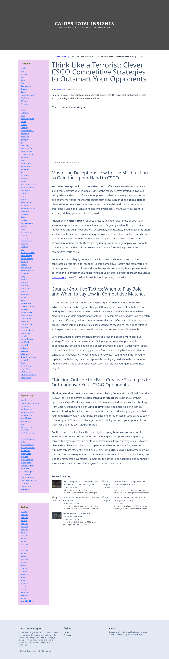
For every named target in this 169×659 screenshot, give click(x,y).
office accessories (27, 312)
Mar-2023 (24, 550)
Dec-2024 (24, 515)
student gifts (25, 274)
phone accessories (27, 151)
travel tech (24, 345)
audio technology (27, 259)
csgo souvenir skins (27, 436)
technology (24, 157)
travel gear (24, 282)
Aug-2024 (24, 574)
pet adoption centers (28, 448)
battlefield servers (27, 400)
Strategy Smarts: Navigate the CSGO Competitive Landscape (130, 483)
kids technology (26, 256)
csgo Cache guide (27, 460)
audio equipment (27, 202)
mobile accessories (27, 271)
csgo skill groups (26, 418)
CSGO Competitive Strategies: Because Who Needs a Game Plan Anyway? (81, 483)
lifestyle (23, 217)
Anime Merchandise (28, 330)
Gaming (65, 57)
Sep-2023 (24, 556)
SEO (22, 71)
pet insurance (25, 469)
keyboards (24, 348)
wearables (24, 285)
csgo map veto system (28, 480)
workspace (24, 175)
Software (24, 89)
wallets (23, 193)
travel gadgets (26, 288)
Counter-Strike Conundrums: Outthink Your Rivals (81, 499)
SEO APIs (24, 125)
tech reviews (25, 169)
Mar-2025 (24, 592)
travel (23, 160)
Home (57, 57)
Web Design (25, 98)
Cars (22, 77)
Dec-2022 (24, 536)
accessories (25, 199)
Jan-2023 (24, 562)
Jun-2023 (24, 533)
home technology (27, 339)
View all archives (27, 601)
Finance (23, 107)
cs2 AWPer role (26, 475)
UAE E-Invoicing (26, 372)
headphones (25, 336)
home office (25, 134)
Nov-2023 (24, 583)
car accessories (26, 232)
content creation (26, 324)
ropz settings (59, 277)
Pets (22, 83)
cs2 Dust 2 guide (26, 430)
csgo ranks (24, 457)
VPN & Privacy (26, 378)
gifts (22, 143)
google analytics (26, 409)
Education (24, 101)
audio (23, 300)
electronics (24, 351)
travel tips (24, 327)
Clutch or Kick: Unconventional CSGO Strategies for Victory (130, 499)
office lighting (25, 354)
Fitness (23, 122)
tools (22, 250)
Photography (25, 104)
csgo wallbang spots (28, 439)
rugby (23, 442)
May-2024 (24, 559)
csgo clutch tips (26, 486)
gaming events (26, 454)
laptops (23, 297)
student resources (27, 154)
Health (23, 110)
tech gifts (24, 265)
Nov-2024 (24, 524)
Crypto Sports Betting (28, 357)
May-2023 (24, 527)
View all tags (25, 489)
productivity (25, 146)
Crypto (23, 363)
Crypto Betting (26, 369)
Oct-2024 (24, 568)
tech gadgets (25, 166)
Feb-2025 (24, 586)
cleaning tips (25, 211)
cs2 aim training (26, 427)
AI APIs (23, 196)
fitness (23, 229)
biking (23, 277)
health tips (24, 262)
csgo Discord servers (28, 478)
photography (25, 190)
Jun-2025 (24, 598)
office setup (25, 309)
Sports (23, 80)
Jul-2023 (23, 577)
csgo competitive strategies (30, 403)
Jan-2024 (24, 521)
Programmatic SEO (27, 131)
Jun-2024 (24, 539)
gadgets (23, 226)
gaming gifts (25, 140)
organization (25, 333)
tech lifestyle (25, 342)
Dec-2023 (24, 518)
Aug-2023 (24, 530)
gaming (23, 181)
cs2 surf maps (26, 406)
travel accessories (27, 223)
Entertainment (26, 86)
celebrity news (26, 463)
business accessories (28, 321)
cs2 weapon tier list (27, 412)
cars (22, 424)
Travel (23, 116)
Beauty (23, 92)
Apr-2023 (24, 565)
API (22, 172)
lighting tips (25, 294)
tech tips (24, 220)
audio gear (24, 244)
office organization (27, 163)
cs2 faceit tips (25, 451)
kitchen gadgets (26, 315)
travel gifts (24, 291)
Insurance (24, 74)
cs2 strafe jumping (27, 433)
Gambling (24, 128)
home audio (25, 137)
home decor (25, 214)
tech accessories (26, 149)
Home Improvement (28, 95)
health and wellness (28, 253)
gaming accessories (28, 208)
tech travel (24, 247)
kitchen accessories (27, 306)
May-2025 (24, 595)
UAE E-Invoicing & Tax (28, 375)
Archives (67, 635)
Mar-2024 (24, 545)
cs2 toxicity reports (27, 472)
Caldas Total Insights (84, 23)
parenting (24, 238)
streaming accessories (28, 184)
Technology (25, 113)
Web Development (27, 119)
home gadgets (26, 303)
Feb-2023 (24, 553)
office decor (25, 280)
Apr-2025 (24, 589)
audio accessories (27, 241)
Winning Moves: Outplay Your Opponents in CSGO (77, 515)
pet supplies (25, 205)
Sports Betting (26, 366)
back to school (26, 268)
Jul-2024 (23, 580)
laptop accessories (27, 187)
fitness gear (25, 235)
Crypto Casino (26, 318)
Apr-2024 (24, 542)
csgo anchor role (26, 421)
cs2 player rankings (27, 445)
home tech (24, 360)
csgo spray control (27, 466)
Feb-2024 (24, 571)
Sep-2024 (24, 512)
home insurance (26, 415)
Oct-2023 (24, 547)
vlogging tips (25, 178)
